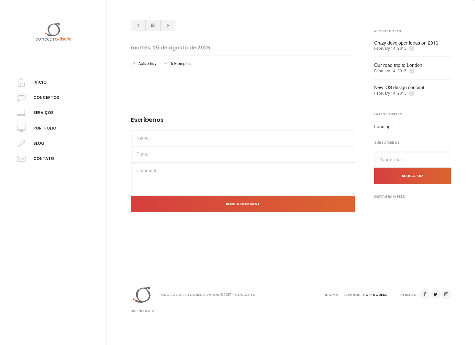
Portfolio (44, 128)
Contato (43, 158)
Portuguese (375, 294)
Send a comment (243, 203)
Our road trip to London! (399, 65)
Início (40, 82)
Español (351, 294)
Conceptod (46, 97)
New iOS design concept (399, 87)
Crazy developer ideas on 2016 (406, 43)
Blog (39, 143)
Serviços (43, 112)
